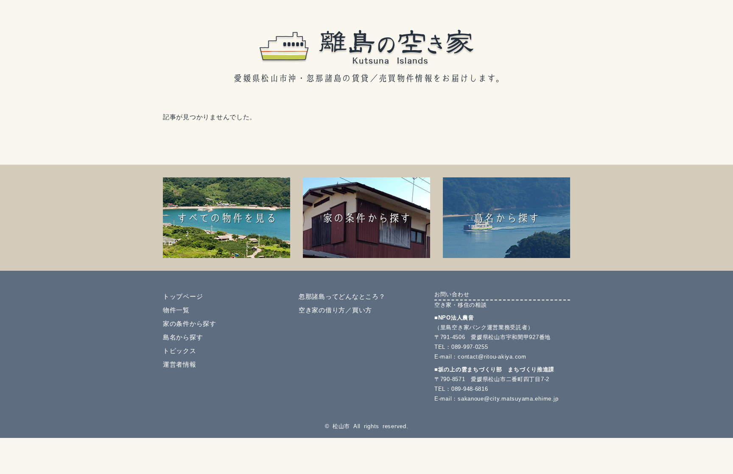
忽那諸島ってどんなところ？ (342, 296)
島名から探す (183, 337)
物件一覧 (176, 310)
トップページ (183, 296)
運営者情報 (179, 364)
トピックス (179, 351)
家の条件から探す (189, 323)
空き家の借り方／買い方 (335, 310)
